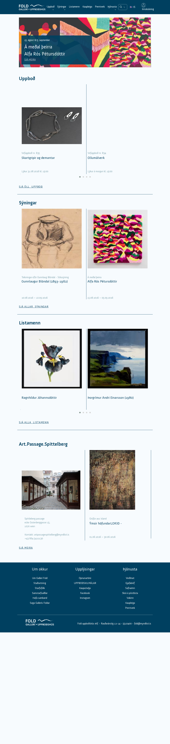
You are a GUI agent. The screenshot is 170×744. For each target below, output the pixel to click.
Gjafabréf (130, 583)
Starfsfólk (40, 588)
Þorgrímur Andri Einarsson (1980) (111, 398)
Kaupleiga (87, 6)
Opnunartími (85, 578)
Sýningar (61, 6)
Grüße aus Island (98, 518)
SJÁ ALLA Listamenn (34, 422)
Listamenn (74, 6)
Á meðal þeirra (94, 277)
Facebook (85, 593)
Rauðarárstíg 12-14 (110, 623)
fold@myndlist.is (142, 623)
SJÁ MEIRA (30, 59)
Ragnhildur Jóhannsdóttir (39, 398)
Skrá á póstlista (130, 593)
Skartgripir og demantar (38, 158)
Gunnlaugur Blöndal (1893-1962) (45, 281)
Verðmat (130, 578)
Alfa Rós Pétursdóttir (102, 281)
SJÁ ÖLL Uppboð (31, 186)
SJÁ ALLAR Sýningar (33, 306)
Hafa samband (40, 597)
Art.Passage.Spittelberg (43, 444)
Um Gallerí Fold (39, 578)
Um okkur (40, 569)
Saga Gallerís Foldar (40, 602)
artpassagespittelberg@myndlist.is (51, 534)
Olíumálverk (96, 158)
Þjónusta (112, 6)
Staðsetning (40, 583)
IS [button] (132, 6)
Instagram (85, 597)
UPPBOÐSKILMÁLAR (85, 583)
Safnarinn (130, 588)
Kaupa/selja (85, 588)
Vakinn (130, 597)
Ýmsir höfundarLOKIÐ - (105, 523)
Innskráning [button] (147, 9)
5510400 (127, 623)
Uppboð (50, 6)
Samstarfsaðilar (39, 593)
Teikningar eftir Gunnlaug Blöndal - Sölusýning (45, 277)
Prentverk (100, 6)
